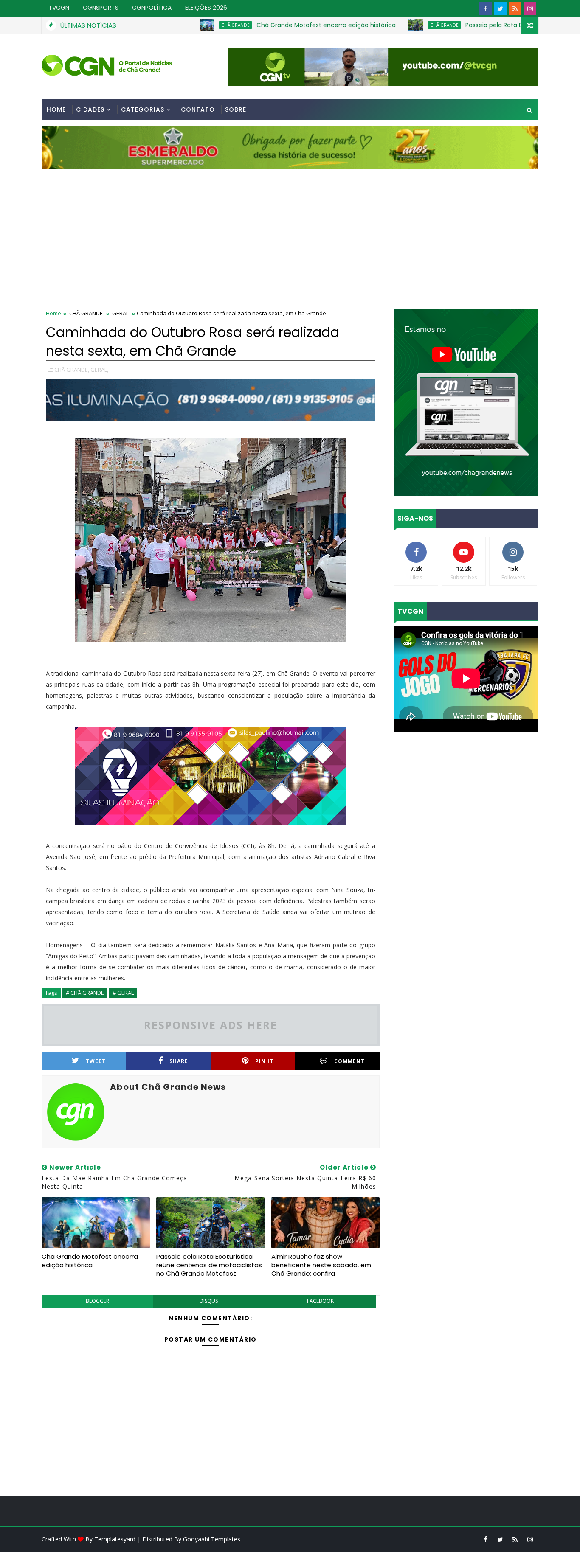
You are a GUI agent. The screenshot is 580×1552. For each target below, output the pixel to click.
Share (178, 1061)
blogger (97, 1301)
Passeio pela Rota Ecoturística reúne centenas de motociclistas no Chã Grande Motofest (209, 1265)
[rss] (515, 8)
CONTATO (198, 109)
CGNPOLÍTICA (152, 7)
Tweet (96, 1061)
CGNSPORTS (100, 7)
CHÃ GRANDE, (71, 369)
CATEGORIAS (142, 109)
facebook (320, 1301)
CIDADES (90, 109)
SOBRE (235, 109)
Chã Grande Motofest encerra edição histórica (281, 25)
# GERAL (123, 992)
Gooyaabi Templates (211, 1539)
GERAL (120, 313)
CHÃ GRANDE (190, 25)
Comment (349, 1061)
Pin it (264, 1061)
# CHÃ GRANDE (85, 992)
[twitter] (500, 8)
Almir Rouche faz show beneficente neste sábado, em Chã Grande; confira (321, 1265)
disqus (209, 1301)
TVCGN (58, 7)
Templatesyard (114, 1539)
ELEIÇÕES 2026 (206, 7)
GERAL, (99, 369)
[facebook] (485, 8)
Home (56, 109)
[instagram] (530, 8)
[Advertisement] (290, 232)
